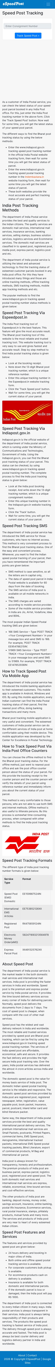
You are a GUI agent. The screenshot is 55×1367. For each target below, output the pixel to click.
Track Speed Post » (28, 35)
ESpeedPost (33, 1359)
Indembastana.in (34, 176)
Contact (32, 1355)
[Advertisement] (27, 70)
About (21, 1355)
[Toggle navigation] (48, 4)
